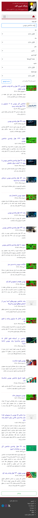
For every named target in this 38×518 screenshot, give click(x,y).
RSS (33, 513)
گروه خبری (33, 55)
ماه (35, 38)
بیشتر (19, 493)
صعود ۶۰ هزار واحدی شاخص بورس (13, 245)
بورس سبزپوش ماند (18, 395)
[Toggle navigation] (4, 17)
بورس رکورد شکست (18, 361)
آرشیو (32, 501)
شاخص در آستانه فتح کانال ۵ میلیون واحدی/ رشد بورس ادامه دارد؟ (13, 341)
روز (35, 30)
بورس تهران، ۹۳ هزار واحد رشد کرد (13, 473)
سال (35, 47)
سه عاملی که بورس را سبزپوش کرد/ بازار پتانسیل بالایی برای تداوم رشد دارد (13, 418)
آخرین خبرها (31, 504)
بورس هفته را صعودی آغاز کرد (15, 282)
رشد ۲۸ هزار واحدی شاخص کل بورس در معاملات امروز (13, 447)
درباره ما (32, 508)
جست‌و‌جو (6, 81)
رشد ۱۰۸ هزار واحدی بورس (16, 213)
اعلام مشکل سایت (29, 515)
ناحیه (35, 64)
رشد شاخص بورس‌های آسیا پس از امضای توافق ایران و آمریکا (13, 302)
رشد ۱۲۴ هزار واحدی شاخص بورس (13, 228)
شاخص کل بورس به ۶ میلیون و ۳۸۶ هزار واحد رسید (13, 105)
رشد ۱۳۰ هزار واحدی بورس (16, 121)
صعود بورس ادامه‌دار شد (17, 195)
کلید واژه (34, 22)
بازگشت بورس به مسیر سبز (16, 264)
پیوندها (32, 510)
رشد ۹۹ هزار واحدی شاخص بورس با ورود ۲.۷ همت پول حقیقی (13, 161)
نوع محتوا (33, 72)
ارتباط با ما (31, 506)
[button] (29, 81)
